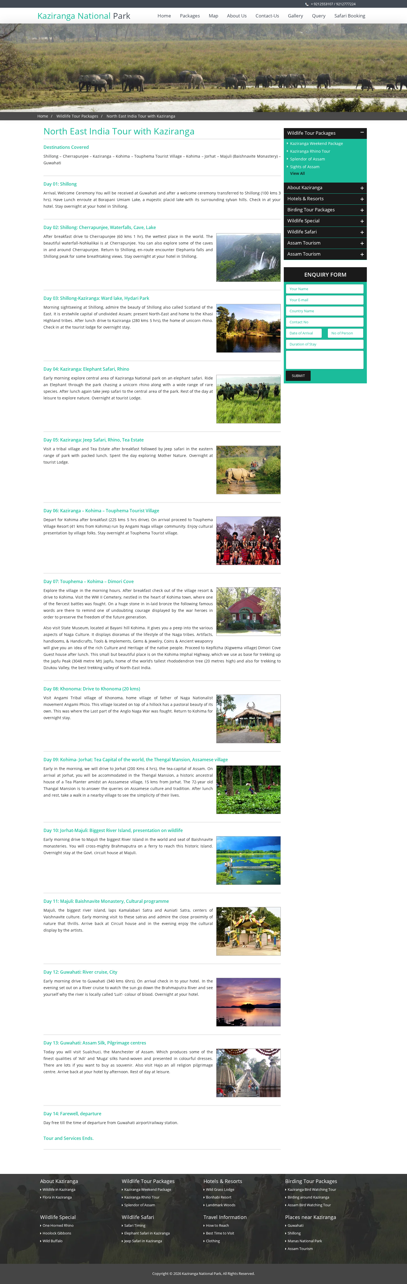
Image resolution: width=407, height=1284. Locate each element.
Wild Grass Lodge (220, 1189)
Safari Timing (134, 1225)
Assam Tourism (300, 1248)
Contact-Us (267, 15)
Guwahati (295, 1225)
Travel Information (225, 1217)
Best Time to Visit (220, 1233)
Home (164, 15)
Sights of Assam (305, 166)
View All (297, 173)
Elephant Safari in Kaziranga (147, 1233)
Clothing (213, 1240)
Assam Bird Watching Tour (309, 1204)
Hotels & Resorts (223, 1181)
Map (213, 15)
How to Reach (217, 1225)
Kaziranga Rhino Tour (310, 151)
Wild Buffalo (53, 1240)
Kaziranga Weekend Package (316, 143)
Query (319, 15)
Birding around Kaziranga (308, 1197)
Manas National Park (305, 1240)
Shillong (294, 1233)
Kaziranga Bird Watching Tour (312, 1189)
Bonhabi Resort (218, 1197)
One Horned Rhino (58, 1225)
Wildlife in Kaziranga (59, 1189)
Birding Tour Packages (311, 1181)
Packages (190, 15)
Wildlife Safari (138, 1217)
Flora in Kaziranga (57, 1197)
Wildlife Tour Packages (77, 116)
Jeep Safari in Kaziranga (143, 1240)
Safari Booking (349, 15)
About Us (237, 15)
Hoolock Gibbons (57, 1233)
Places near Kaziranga (310, 1217)
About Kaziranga (59, 1181)
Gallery (295, 15)
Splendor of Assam (307, 159)
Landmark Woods (220, 1204)
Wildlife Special (58, 1217)
